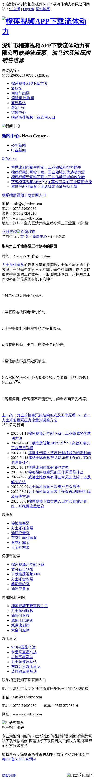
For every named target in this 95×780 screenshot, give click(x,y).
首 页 (24, 236)
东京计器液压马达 (26, 667)
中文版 (14, 9)
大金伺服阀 (20, 630)
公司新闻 (18, 145)
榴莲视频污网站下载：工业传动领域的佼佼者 (48, 177)
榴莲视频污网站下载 (27, 564)
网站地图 (43, 9)
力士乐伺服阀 (22, 611)
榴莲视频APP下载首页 (29, 83)
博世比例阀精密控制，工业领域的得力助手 (46, 167)
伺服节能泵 (20, 93)
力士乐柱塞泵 (13, 265)
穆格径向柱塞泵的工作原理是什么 (55, 472)
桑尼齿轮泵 (20, 584)
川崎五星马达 (22, 657)
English (28, 9)
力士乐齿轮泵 (22, 579)
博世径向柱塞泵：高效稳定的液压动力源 (44, 187)
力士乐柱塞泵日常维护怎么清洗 (54, 487)
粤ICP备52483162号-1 (19, 759)
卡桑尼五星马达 (24, 652)
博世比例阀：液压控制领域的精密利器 (59, 453)
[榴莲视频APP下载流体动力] (47, 31)
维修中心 (18, 112)
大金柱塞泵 (20, 547)
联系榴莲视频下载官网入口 (33, 117)
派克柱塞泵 (20, 543)
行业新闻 (18, 150)
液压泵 (16, 88)
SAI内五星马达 (23, 647)
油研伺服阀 (20, 615)
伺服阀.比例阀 (22, 98)
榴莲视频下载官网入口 (29, 606)
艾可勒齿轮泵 (22, 569)
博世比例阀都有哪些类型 (48, 467)
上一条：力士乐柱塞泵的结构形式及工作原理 (39, 415)
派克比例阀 (20, 625)
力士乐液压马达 (24, 662)
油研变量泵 (20, 533)
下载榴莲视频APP (25, 574)
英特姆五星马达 (24, 671)
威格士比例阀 (22, 620)
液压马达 (18, 103)
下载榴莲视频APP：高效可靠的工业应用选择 (51, 182)
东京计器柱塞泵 (24, 538)
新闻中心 (18, 108)
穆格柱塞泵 (20, 523)
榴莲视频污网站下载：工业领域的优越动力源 (48, 172)
